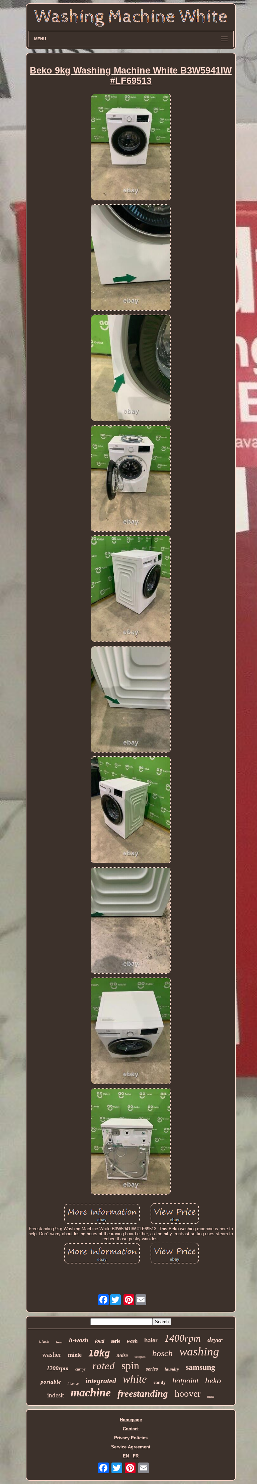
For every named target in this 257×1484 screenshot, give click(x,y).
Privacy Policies (131, 1437)
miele (75, 1354)
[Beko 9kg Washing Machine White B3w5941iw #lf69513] (131, 147)
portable (50, 1382)
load (99, 1341)
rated (103, 1366)
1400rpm (182, 1338)
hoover (187, 1393)
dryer (215, 1340)
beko (213, 1380)
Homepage (131, 1419)
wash (132, 1341)
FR (136, 1455)
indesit (55, 1395)
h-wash (78, 1340)
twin (59, 1342)
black (44, 1341)
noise (122, 1355)
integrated (100, 1381)
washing (199, 1351)
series (152, 1369)
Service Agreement (130, 1446)
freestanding (142, 1393)
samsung (200, 1367)
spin (130, 1365)
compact (140, 1356)
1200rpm (58, 1368)
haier (151, 1340)
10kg (99, 1353)
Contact (131, 1428)
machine (91, 1392)
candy (160, 1382)
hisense (73, 1383)
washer (51, 1354)
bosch (162, 1353)
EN (126, 1455)
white (135, 1379)
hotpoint (185, 1381)
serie (115, 1341)
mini (210, 1396)
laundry (172, 1369)
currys (80, 1369)
